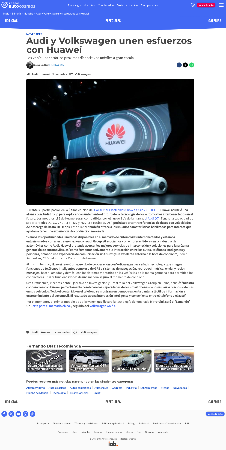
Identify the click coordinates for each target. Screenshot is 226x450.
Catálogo (74, 5)
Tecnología (59, 392)
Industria (131, 387)
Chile (74, 432)
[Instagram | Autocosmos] (25, 414)
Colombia (85, 432)
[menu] (221, 5)
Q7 (71, 74)
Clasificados (106, 5)
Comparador (149, 5)
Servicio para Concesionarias (167, 423)
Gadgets (117, 387)
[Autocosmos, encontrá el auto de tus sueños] (18, 5)
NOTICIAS (11, 20)
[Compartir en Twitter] (185, 64)
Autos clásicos (57, 387)
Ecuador (98, 432)
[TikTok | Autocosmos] (32, 414)
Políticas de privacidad (113, 423)
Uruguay (149, 432)
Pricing (131, 423)
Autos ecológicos (80, 387)
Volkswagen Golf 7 (102, 306)
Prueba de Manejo (37, 392)
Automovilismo (35, 387)
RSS (187, 423)
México (129, 432)
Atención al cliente (61, 423)
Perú (139, 432)
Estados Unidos (114, 432)
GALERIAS (214, 20)
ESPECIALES (113, 20)
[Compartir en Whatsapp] (191, 64)
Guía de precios (127, 5)
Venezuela (163, 432)
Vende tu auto (206, 5)
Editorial (16, 13)
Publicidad (144, 423)
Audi (34, 74)
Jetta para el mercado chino (50, 306)
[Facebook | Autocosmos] (4, 414)
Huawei (45, 74)
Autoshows (101, 387)
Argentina (63, 432)
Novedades (34, 34)
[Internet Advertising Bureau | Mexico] (113, 444)
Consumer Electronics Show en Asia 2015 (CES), (127, 210)
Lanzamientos (148, 387)
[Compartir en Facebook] (179, 64)
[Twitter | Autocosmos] (11, 414)
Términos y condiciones (86, 423)
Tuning (96, 392)
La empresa (43, 423)
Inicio (6, 13)
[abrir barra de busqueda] (193, 5)
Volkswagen (83, 74)
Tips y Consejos (78, 392)
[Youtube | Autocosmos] (18, 414)
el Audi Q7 (152, 218)
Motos (165, 387)
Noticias (89, 5)
